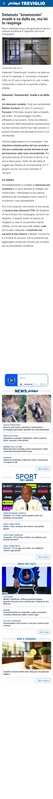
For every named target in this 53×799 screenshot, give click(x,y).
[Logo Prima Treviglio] (26, 3)
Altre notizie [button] (43, 469)
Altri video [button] (44, 632)
